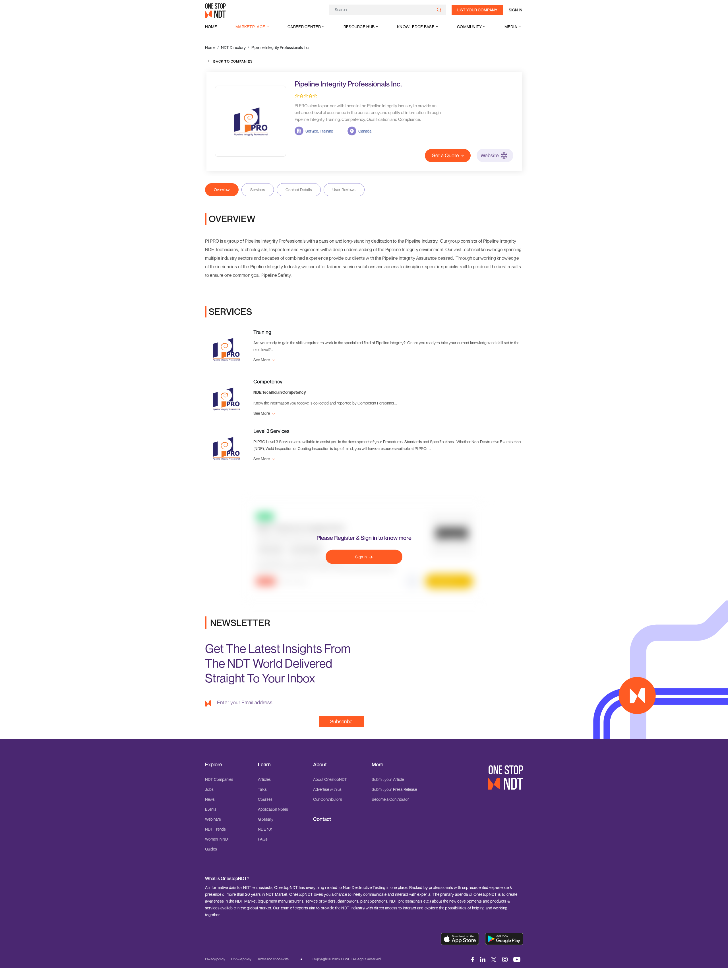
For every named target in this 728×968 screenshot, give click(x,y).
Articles (264, 779)
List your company (477, 9)
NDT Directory (233, 47)
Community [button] (469, 26)
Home (211, 26)
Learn (264, 764)
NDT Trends (215, 829)
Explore (213, 764)
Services (257, 189)
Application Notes (273, 809)
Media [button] (510, 26)
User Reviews (344, 189)
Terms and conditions (273, 959)
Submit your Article (388, 779)
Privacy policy (215, 959)
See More (262, 359)
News (210, 799)
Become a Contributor (390, 799)
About (320, 764)
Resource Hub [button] (359, 26)
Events (210, 809)
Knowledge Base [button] (416, 26)
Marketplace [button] (250, 26)
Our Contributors (327, 799)
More (377, 764)
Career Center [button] (304, 26)
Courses (265, 799)
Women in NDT (217, 839)
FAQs (263, 839)
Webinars (213, 819)
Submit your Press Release (394, 789)
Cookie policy (241, 959)
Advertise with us (327, 789)
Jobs (209, 789)
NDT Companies (219, 779)
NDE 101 (265, 829)
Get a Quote (445, 155)
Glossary (265, 819)
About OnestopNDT (330, 779)
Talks (262, 789)
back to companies (233, 61)
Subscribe (341, 721)
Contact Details (299, 189)
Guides (211, 849)
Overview (222, 189)
